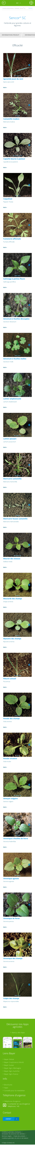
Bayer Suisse (9, 1065)
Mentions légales (7, 1136)
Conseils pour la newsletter (14, 1090)
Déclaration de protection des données (13, 1134)
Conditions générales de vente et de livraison (15, 1138)
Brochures (8, 1085)
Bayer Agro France (11, 1074)
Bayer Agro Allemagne (12, 1068)
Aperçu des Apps (18, 1032)
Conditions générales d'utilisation (11, 1132)
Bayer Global (9, 1059)
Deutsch (30, 8)
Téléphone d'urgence (12, 1101)
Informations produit (10, 35)
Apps (6, 1088)
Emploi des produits (19, 1136)
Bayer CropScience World (14, 1062)
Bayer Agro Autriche (11, 1071)
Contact (8, 1119)
